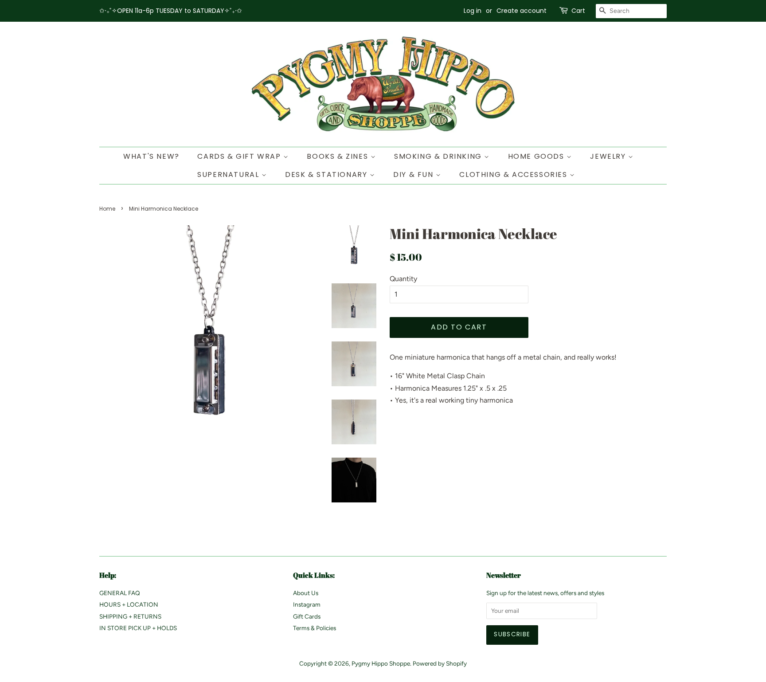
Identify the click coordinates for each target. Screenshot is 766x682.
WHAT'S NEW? (151, 156)
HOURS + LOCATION (128, 604)
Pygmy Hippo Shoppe (381, 663)
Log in (472, 10)
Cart (578, 10)
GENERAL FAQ (119, 592)
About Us (305, 592)
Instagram (306, 604)
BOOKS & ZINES (338, 156)
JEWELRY (609, 156)
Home (107, 208)
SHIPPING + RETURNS (130, 616)
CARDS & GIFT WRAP (240, 156)
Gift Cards (306, 616)
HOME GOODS (537, 156)
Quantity (403, 278)
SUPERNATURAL (229, 174)
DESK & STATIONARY (327, 174)
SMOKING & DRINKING (439, 156)
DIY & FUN (414, 174)
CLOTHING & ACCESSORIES (514, 174)
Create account (521, 10)
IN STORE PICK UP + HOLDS (138, 627)
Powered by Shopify (440, 663)
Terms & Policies (314, 627)
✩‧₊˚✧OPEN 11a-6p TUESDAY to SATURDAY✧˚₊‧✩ (170, 10)
